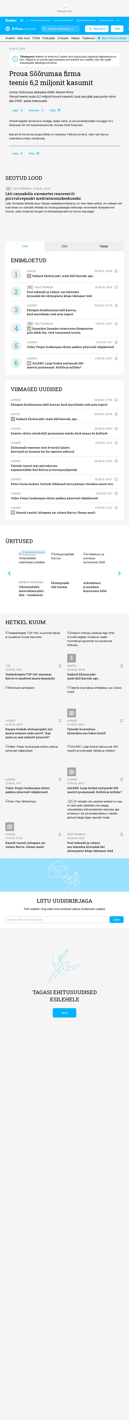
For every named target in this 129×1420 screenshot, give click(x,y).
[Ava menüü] (21, 20)
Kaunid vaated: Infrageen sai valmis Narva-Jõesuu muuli (55, 512)
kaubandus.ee (106, 20)
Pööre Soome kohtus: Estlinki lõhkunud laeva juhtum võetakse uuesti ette (62, 484)
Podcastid (48, 38)
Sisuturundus (22, 188)
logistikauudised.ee (86, 20)
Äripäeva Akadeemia (31, 582)
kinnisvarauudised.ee (40, 20)
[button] (56, 919)
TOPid (36, 38)
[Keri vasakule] (9, 573)
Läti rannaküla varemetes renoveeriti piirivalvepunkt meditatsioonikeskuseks (43, 196)
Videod (75, 38)
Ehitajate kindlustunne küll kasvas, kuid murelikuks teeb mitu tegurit (59, 404)
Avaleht (10, 38)
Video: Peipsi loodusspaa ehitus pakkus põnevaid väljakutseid (70, 347)
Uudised (32, 305)
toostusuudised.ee (63, 20)
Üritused (62, 38)
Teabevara (89, 38)
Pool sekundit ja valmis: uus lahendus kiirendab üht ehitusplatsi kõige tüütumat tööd (90, 847)
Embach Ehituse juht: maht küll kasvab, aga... (63, 276)
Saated (31, 271)
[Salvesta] (116, 271)
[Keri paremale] (120, 573)
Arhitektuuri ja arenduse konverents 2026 (94, 587)
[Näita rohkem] (118, 20)
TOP (7, 665)
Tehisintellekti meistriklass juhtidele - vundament (32, 591)
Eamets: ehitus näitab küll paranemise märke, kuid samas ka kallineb (59, 433)
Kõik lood (23, 38)
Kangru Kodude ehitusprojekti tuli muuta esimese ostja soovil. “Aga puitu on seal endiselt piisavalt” (29, 733)
